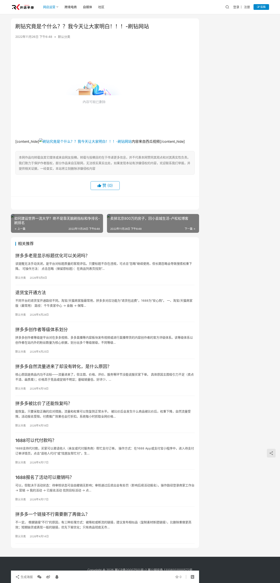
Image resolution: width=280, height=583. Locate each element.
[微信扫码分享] (39, 577)
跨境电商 (71, 7)
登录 (236, 7)
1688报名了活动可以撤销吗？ (44, 477)
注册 (247, 7)
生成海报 (26, 577)
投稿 (263, 7)
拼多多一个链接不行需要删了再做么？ (52, 514)
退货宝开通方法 (30, 292)
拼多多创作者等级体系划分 (41, 329)
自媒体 (87, 7)
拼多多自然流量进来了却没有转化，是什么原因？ (63, 366)
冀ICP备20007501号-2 (131, 570)
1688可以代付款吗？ (35, 440)
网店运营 (49, 7)
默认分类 (64, 36)
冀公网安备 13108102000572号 (170, 570)
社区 (101, 7)
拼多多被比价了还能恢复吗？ (43, 403)
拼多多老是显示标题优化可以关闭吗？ (52, 255)
